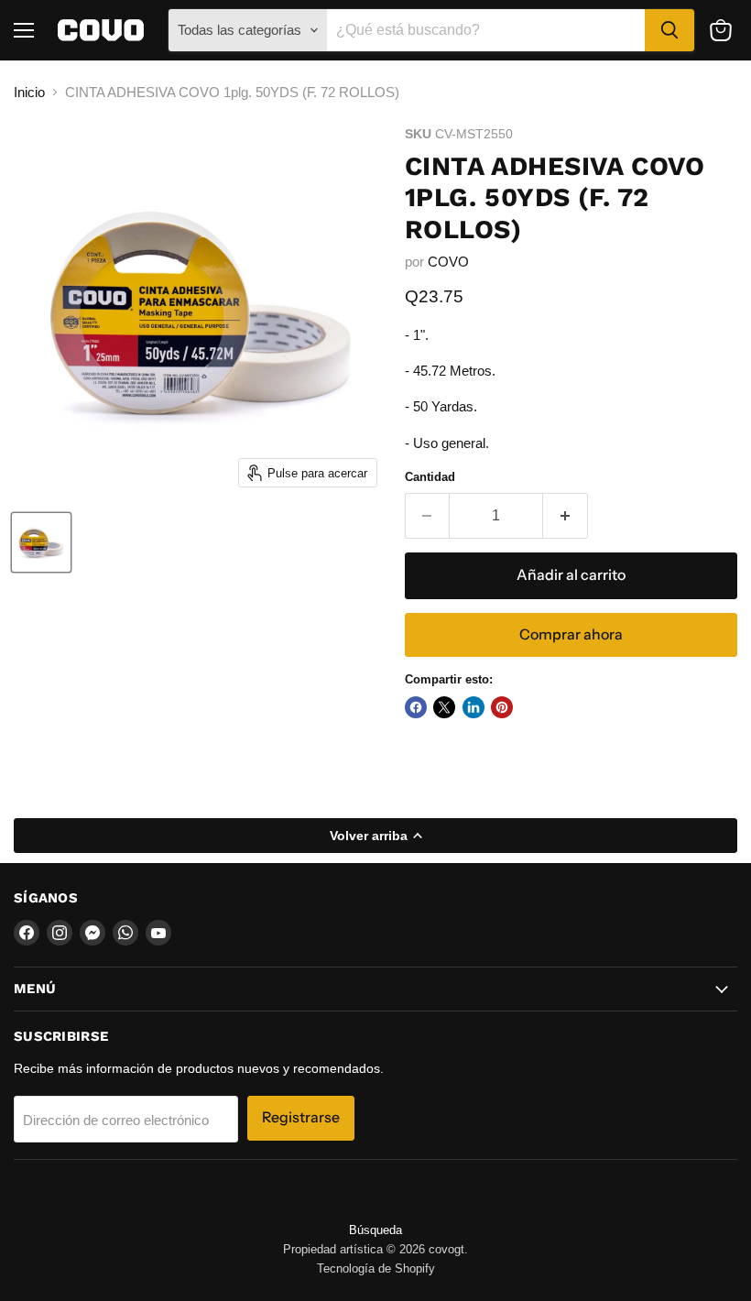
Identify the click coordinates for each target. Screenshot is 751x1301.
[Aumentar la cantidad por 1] (565, 516)
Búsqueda (375, 1230)
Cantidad (430, 477)
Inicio (29, 92)
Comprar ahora (571, 634)
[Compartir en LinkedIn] (473, 707)
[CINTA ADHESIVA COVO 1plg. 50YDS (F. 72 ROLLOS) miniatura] (41, 542)
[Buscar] (669, 30)
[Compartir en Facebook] (416, 707)
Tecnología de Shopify (376, 1268)
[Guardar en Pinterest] (502, 707)
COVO (448, 261)
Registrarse (301, 1117)
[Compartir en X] (444, 707)
